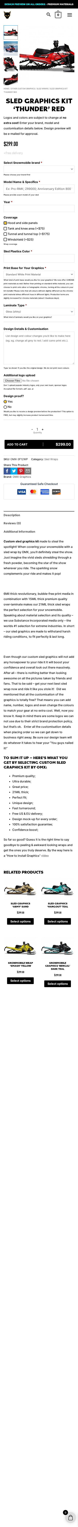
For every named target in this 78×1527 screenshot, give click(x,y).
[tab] (39, 515)
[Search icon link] (48, 15)
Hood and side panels (22, 223)
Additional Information (19, 531)
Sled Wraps (42, 89)
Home (6, 89)
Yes (10, 401)
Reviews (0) (12, 523)
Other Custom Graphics (23, 89)
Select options (20, 921)
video (45, 855)
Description (12, 515)
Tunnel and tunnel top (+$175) (28, 234)
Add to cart (39, 444)
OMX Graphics (22, 476)
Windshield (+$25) (20, 239)
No (9, 407)
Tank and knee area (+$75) (26, 228)
